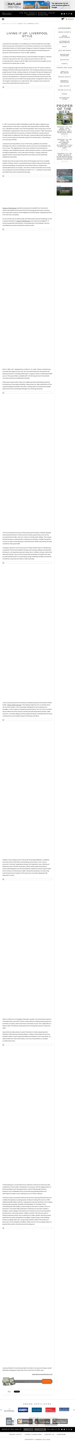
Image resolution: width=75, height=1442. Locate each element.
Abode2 (59, 186)
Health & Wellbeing (64, 72)
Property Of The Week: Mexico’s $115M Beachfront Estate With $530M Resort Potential (64, 156)
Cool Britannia (64, 50)
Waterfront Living (64, 98)
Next (73, 1410)
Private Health (64, 76)
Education (64, 59)
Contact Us (49, 1434)
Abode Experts (64, 32)
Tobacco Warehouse (9, 208)
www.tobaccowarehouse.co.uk (42, 1374)
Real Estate (65, 86)
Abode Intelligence (64, 36)
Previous (1, 1410)
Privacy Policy (15, 1434)
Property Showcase (64, 81)
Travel (65, 94)
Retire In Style (64, 90)
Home (4, 23)
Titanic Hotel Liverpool (14, 705)
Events (65, 63)
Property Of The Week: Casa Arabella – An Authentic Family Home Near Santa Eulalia (64, 130)
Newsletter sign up (12, 1429)
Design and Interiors (64, 55)
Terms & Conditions (33, 1434)
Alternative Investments (64, 42)
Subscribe (45, 1429)
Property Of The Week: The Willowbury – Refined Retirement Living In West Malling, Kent (64, 144)
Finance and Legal (64, 67)
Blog (64, 46)
